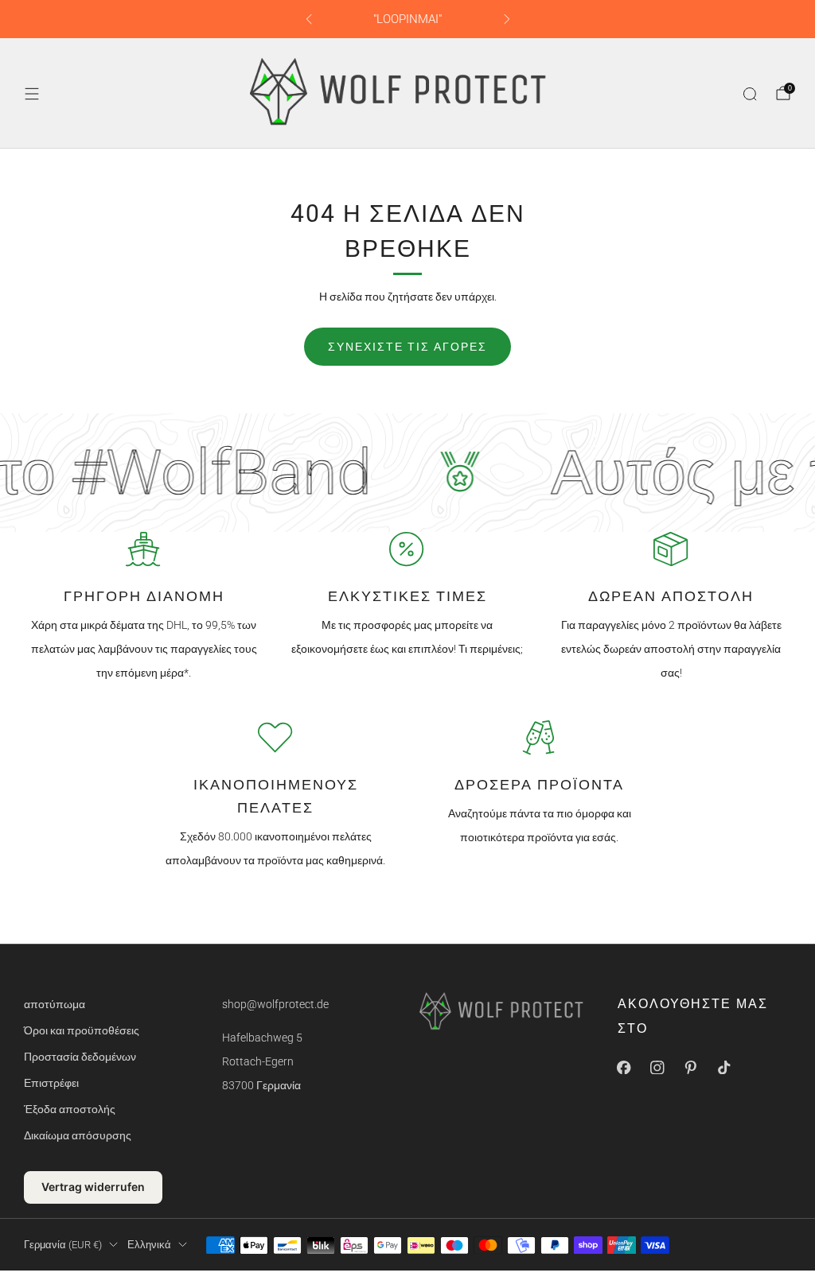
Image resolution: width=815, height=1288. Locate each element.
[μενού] (32, 94)
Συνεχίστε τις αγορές (407, 346)
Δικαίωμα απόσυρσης (77, 1135)
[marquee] (407, 472)
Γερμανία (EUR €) (63, 1245)
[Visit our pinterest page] (691, 1067)
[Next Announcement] (507, 19)
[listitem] (408, 19)
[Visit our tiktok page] (724, 1067)
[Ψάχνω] (750, 94)
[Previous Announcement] (308, 19)
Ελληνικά (149, 1245)
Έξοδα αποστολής (69, 1109)
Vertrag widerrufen (93, 1186)
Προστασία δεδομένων (80, 1056)
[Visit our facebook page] (624, 1067)
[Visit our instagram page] (657, 1067)
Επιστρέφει (51, 1083)
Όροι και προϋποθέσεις (81, 1030)
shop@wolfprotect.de (275, 1004)
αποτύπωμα (54, 1004)
